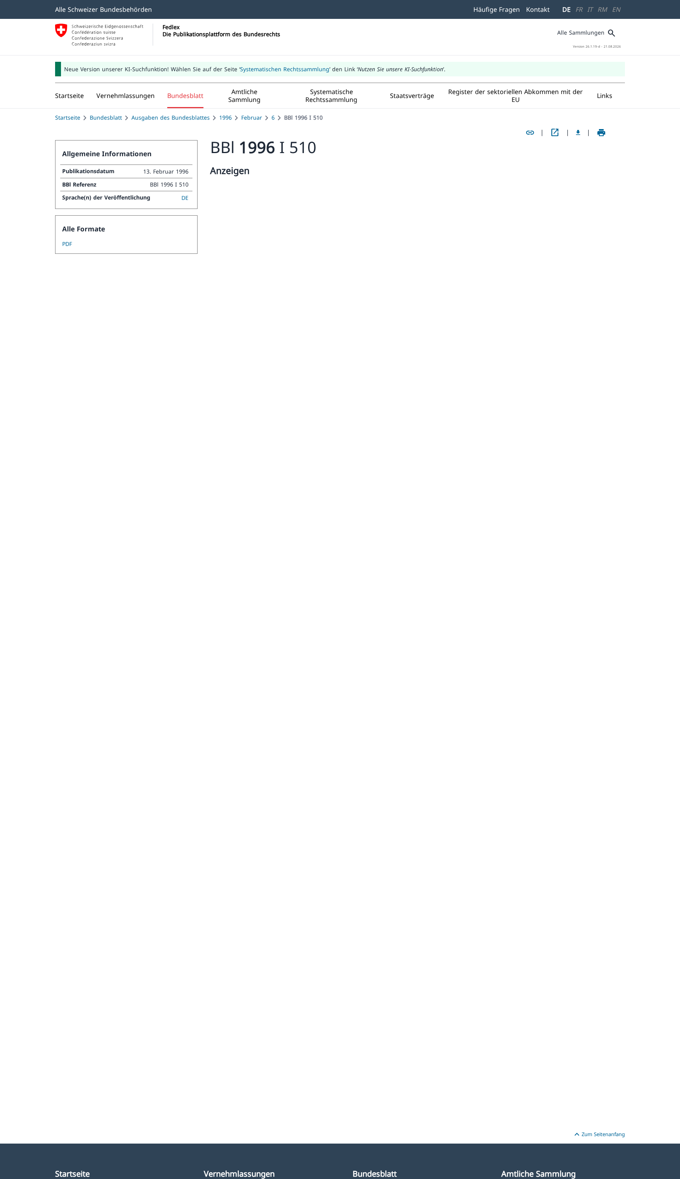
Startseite (67, 117)
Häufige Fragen (496, 9)
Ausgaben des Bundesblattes (170, 117)
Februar (251, 117)
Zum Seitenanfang (598, 1134)
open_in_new (555, 132)
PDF (67, 244)
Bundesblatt (106, 117)
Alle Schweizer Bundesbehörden (103, 9)
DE (566, 9)
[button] (125, 95)
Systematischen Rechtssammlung (284, 69)
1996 (225, 117)
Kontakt (538, 9)
